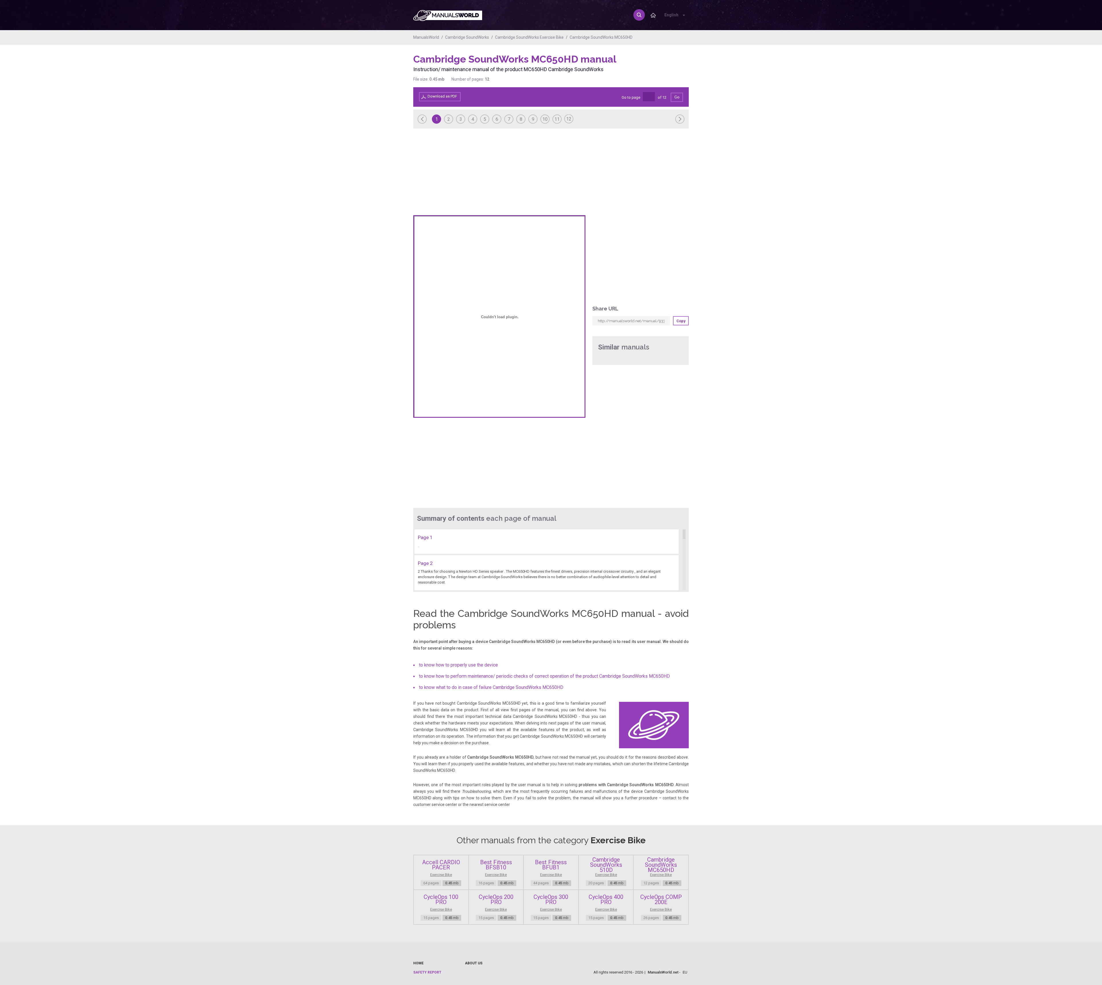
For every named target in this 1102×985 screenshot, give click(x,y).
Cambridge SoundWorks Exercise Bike (529, 37)
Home (418, 963)
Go (676, 97)
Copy (681, 321)
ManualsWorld (426, 37)
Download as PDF (442, 96)
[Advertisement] (666, 68)
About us (473, 963)
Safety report (427, 972)
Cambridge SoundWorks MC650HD (601, 37)
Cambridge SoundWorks (467, 37)
